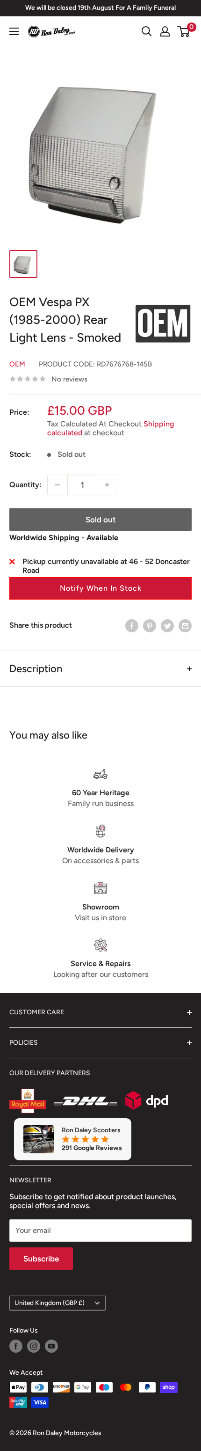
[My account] (165, 31)
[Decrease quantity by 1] (57, 485)
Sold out (101, 519)
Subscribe (41, 1258)
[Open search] (147, 31)
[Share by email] (185, 625)
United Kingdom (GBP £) (49, 1302)
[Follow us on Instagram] (33, 1346)
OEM (17, 364)
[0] (184, 31)
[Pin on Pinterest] (149, 625)
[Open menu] (14, 31)
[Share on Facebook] (131, 625)
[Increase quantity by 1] (107, 485)
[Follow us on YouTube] (51, 1346)
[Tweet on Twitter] (167, 625)
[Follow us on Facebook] (15, 1346)
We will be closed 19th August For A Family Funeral (100, 8)
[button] (100, 588)
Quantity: (25, 484)
